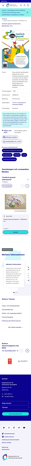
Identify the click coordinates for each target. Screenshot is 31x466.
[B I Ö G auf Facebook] (14, 428)
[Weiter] (27, 186)
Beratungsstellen (7, 154)
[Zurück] (21, 350)
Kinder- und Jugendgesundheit (12, 313)
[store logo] (12, 5)
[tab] (13, 292)
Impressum (5, 447)
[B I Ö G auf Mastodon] (19, 428)
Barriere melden (6, 442)
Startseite (4, 18)
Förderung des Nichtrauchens (11, 321)
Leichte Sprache (9, 436)
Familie (24, 154)
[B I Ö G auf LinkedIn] (4, 428)
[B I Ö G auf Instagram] (9, 428)
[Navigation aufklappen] (3, 5)
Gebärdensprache (9, 433)
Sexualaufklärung (7, 309)
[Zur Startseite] (15, 457)
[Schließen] (27, 12)
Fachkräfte (17, 154)
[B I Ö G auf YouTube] (24, 428)
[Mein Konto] (24, 5)
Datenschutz (5, 449)
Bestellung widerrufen (15, 413)
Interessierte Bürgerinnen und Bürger (12, 150)
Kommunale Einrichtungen (9, 159)
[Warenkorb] (28, 5)
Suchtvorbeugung (7, 317)
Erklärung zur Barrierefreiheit (10, 439)
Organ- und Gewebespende (10, 305)
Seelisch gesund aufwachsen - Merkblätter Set (15, 220)
